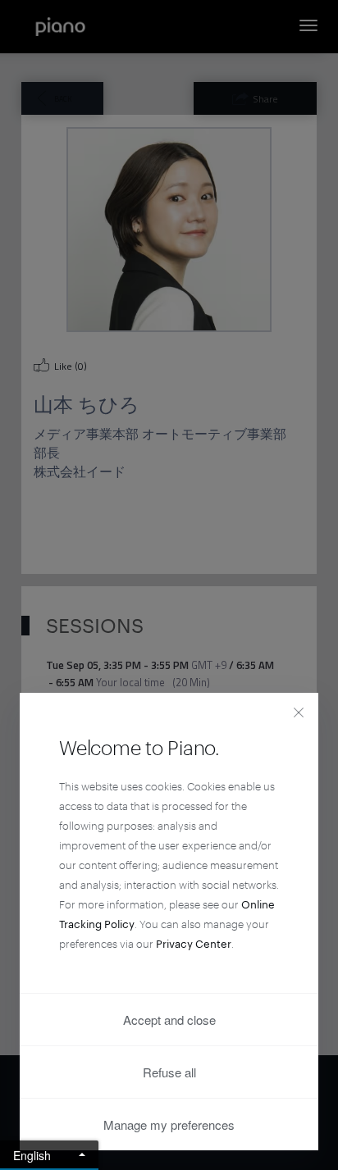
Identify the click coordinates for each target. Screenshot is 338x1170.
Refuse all (169, 1072)
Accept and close (169, 1019)
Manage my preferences (169, 1124)
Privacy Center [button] (193, 943)
